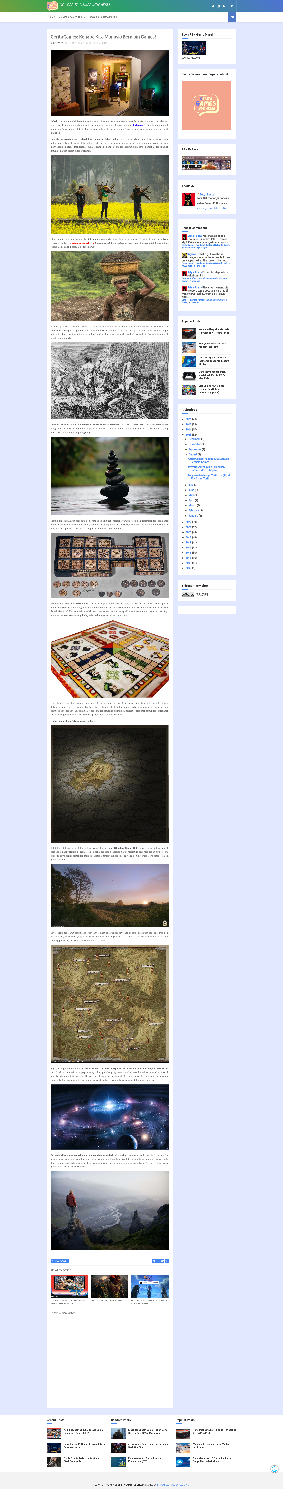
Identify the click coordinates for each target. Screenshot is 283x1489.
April (192, 500)
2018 (189, 542)
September (195, 449)
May (191, 495)
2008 (189, 568)
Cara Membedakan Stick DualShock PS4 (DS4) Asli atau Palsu (213, 374)
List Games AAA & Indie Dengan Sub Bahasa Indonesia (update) (211, 389)
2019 (189, 537)
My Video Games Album (72, 17)
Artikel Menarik (59, 1261)
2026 (189, 419)
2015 (189, 557)
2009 (189, 562)
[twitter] (213, 6)
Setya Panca (207, 194)
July (191, 484)
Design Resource (180, 1484)
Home (52, 17)
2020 (189, 532)
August (193, 454)
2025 (189, 424)
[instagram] (218, 6)
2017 (189, 547)
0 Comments (100, 43)
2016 (189, 552)
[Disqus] (110, 1359)
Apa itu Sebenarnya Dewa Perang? (108, 1300)
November (195, 444)
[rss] (223, 6)
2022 (189, 521)
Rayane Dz (193, 254)
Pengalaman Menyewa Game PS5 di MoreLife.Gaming (149, 1302)
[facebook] (208, 6)
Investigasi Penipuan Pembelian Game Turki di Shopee (206, 469)
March (193, 505)
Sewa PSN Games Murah (103, 17)
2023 (189, 434)
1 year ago (202, 247)
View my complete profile (212, 208)
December (195, 438)
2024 (189, 429)
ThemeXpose (163, 1484)
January (194, 515)
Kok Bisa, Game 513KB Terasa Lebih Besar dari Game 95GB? (68, 1302)
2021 (189, 527)
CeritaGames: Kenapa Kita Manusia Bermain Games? (209, 460)
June (192, 489)
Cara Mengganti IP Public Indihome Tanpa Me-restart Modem (214, 360)
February (194, 510)
